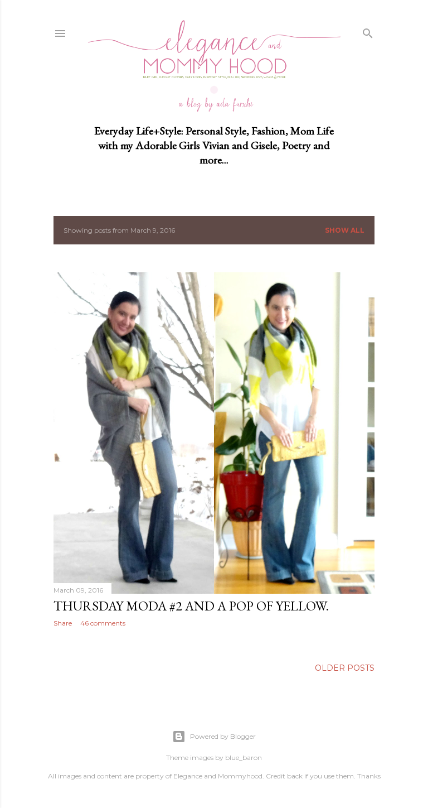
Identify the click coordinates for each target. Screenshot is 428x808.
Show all (344, 230)
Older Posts (344, 668)
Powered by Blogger (223, 736)
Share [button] (63, 623)
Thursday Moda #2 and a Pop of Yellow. (191, 605)
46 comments (102, 623)
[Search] (367, 31)
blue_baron (243, 757)
